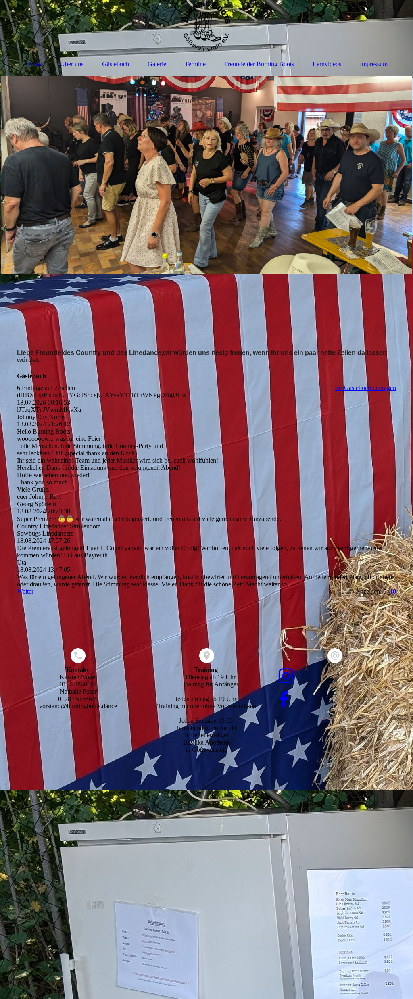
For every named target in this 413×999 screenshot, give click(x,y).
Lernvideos (327, 63)
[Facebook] (283, 699)
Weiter (25, 591)
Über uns (71, 63)
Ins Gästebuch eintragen (365, 387)
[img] (206, 26)
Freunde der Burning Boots (259, 63)
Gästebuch (115, 63)
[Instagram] (285, 676)
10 (393, 591)
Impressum (374, 63)
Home (34, 63)
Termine (195, 63)
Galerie (157, 63)
